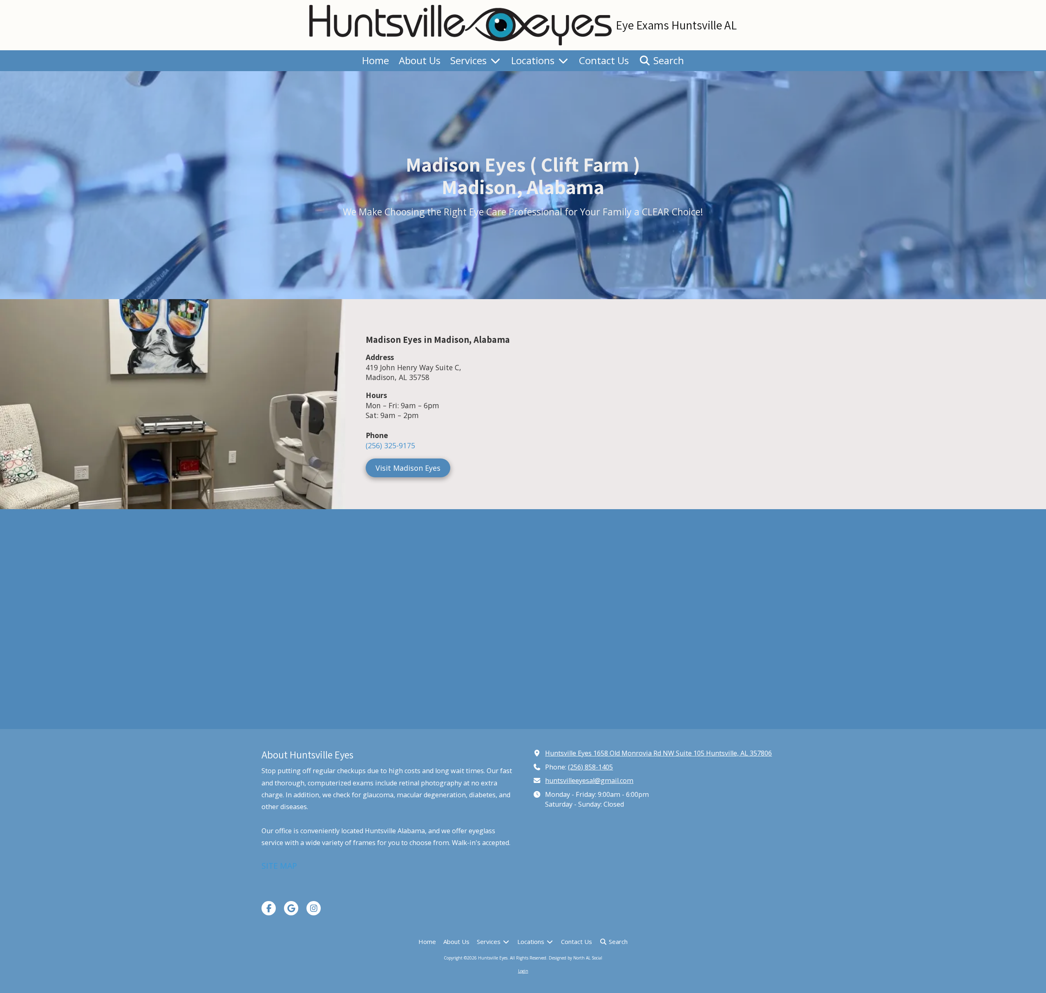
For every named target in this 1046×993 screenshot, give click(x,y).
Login (523, 971)
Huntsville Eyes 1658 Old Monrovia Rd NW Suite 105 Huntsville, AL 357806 (658, 753)
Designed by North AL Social (575, 958)
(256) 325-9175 (390, 445)
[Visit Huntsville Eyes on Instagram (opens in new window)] (313, 908)
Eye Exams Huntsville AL (676, 25)
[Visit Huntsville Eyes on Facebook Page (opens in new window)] (269, 908)
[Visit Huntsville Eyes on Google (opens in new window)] (291, 908)
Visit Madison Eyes (407, 468)
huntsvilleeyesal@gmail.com (589, 780)
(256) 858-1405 (590, 767)
